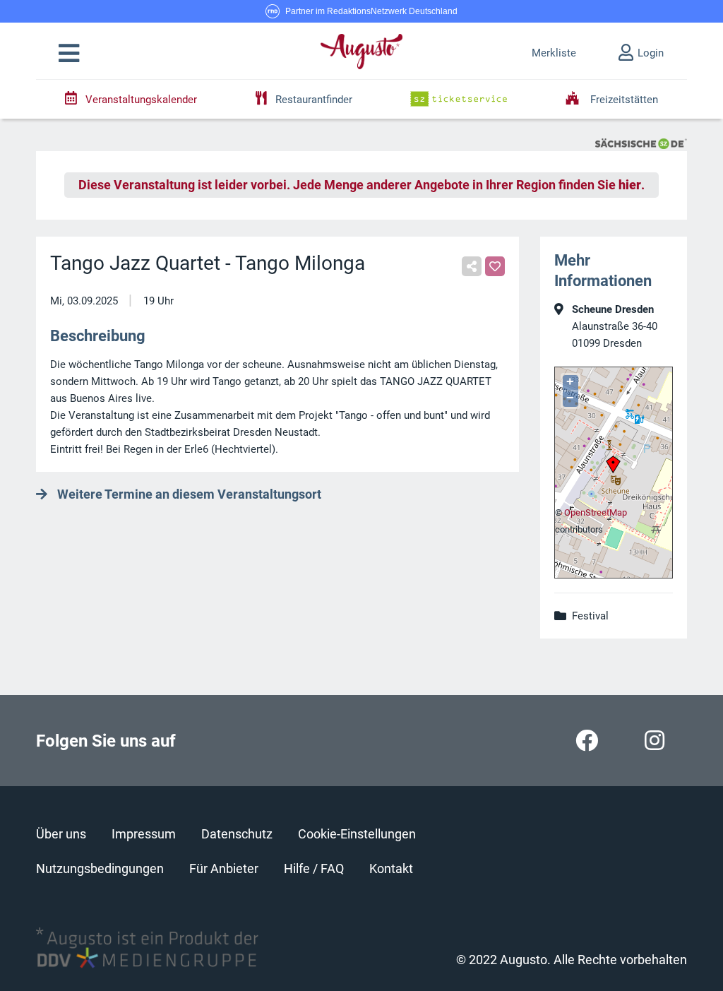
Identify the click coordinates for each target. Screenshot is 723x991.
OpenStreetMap (595, 512)
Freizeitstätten (622, 99)
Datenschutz (237, 833)
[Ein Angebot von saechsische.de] (641, 142)
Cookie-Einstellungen (357, 833)
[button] (69, 54)
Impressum (144, 833)
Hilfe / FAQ (314, 868)
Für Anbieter (223, 868)
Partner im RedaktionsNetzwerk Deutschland (371, 11)
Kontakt (391, 868)
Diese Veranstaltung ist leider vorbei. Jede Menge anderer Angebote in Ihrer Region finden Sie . (361, 185)
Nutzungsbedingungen (100, 868)
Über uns (61, 833)
